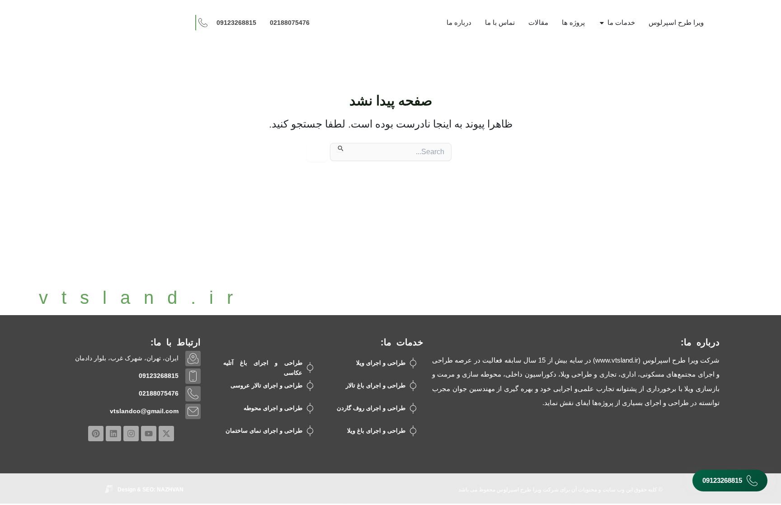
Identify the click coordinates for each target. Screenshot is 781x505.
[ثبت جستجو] (340, 147)
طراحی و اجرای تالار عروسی (266, 385)
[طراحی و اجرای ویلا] (413, 363)
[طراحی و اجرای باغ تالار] (413, 385)
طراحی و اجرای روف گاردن (371, 408)
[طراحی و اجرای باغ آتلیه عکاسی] (310, 367)
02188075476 (159, 393)
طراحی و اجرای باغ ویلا (376, 430)
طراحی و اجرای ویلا (380, 362)
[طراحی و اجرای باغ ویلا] (413, 430)
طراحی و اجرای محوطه (273, 408)
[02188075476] (193, 393)
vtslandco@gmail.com (144, 411)
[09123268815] (193, 376)
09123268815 (159, 375)
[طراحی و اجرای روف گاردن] (413, 408)
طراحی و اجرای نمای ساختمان (264, 430)
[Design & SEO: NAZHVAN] (109, 489)
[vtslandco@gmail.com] (193, 411)
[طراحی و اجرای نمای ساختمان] (310, 430)
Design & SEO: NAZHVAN (150, 489)
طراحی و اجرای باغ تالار (375, 385)
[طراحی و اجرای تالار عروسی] (310, 385)
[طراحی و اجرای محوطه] (310, 408)
